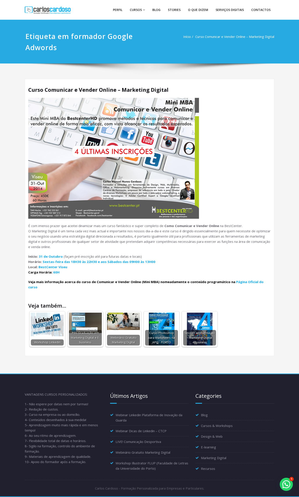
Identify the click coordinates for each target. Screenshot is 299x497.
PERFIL (117, 10)
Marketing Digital (213, 458)
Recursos (208, 468)
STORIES (174, 10)
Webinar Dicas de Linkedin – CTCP (141, 431)
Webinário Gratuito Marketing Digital (143, 452)
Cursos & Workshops (217, 425)
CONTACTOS (261, 10)
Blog (204, 415)
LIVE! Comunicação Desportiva (138, 441)
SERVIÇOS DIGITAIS (230, 10)
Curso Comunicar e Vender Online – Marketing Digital (234, 36)
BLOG (156, 10)
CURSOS (136, 10)
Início (187, 36)
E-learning (208, 447)
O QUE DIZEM (198, 10)
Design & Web (212, 436)
